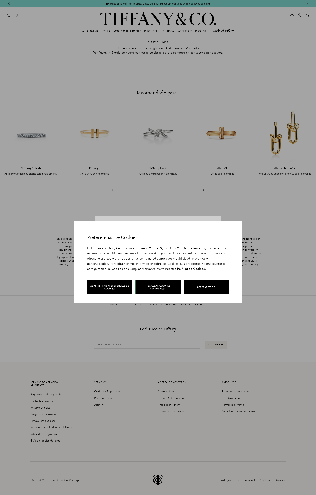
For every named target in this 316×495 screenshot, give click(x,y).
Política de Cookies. (191, 269)
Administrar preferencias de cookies (109, 287)
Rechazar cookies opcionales (158, 287)
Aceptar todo (206, 287)
